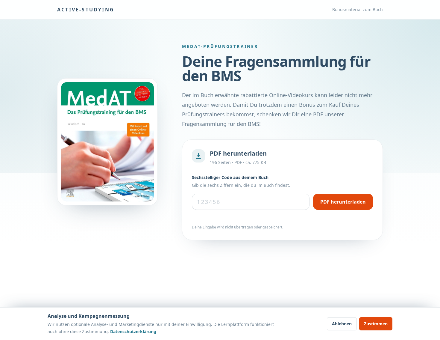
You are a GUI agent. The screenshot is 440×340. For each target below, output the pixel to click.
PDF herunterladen (343, 201)
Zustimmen (376, 324)
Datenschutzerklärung (133, 331)
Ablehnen (342, 324)
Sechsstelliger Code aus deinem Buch (230, 177)
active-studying (85, 9)
